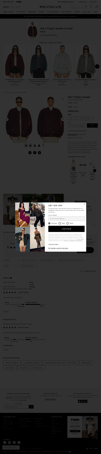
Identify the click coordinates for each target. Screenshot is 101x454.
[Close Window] (84, 204)
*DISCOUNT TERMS (53, 244)
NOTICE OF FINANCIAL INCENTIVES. (73, 240)
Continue (66, 229)
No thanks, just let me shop (58, 248)
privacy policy (80, 239)
